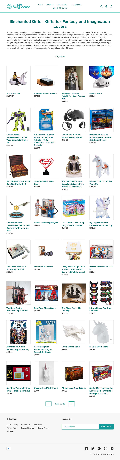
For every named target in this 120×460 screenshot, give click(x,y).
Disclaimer (38, 425)
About (8, 425)
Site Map (9, 431)
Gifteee (98, 454)
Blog (16, 425)
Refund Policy (43, 428)
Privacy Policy (11, 428)
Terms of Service (27, 428)
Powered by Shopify (107, 454)
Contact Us (25, 425)
